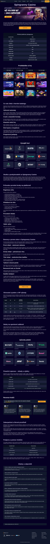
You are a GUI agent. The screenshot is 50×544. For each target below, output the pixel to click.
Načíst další (25, 416)
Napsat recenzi (42, 401)
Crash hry (29, 70)
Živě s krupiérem (18, 70)
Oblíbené (8, 70)
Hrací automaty (41, 70)
